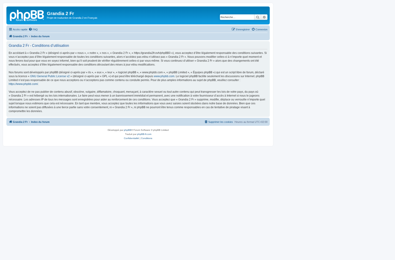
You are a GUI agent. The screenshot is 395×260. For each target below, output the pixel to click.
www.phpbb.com (164, 76)
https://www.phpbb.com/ (23, 84)
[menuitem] (33, 29)
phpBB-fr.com (144, 134)
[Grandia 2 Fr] (27, 15)
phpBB (127, 130)
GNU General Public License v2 (50, 76)
